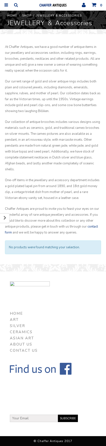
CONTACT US (24, 350)
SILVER (17, 325)
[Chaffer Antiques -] (53, 5)
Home (16, 313)
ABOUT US (21, 344)
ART (14, 319)
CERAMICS (21, 332)
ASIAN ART (22, 338)
